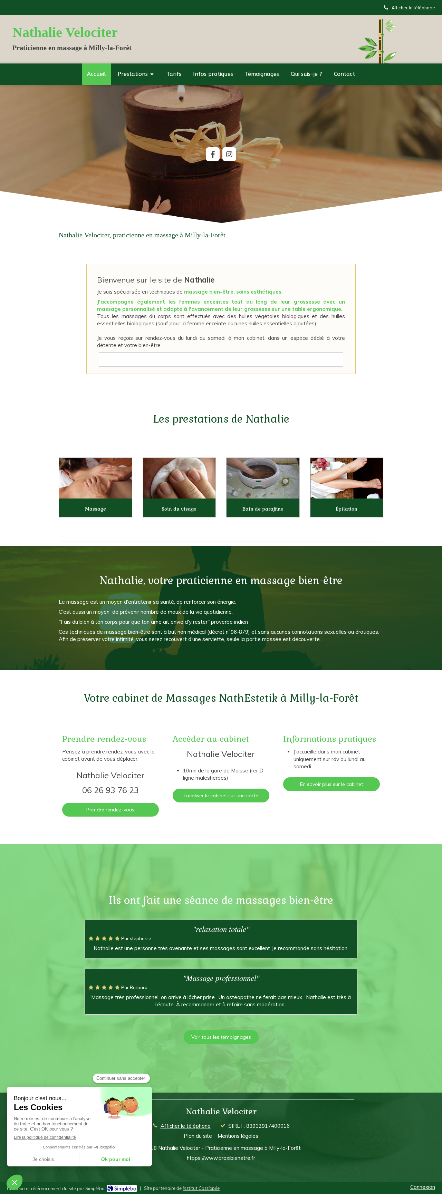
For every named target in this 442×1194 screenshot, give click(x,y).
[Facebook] (213, 154)
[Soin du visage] (179, 478)
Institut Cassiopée (201, 1188)
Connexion (422, 1187)
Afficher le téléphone (413, 7)
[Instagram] (229, 154)
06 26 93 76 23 (110, 790)
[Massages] (95, 478)
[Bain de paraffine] (263, 478)
